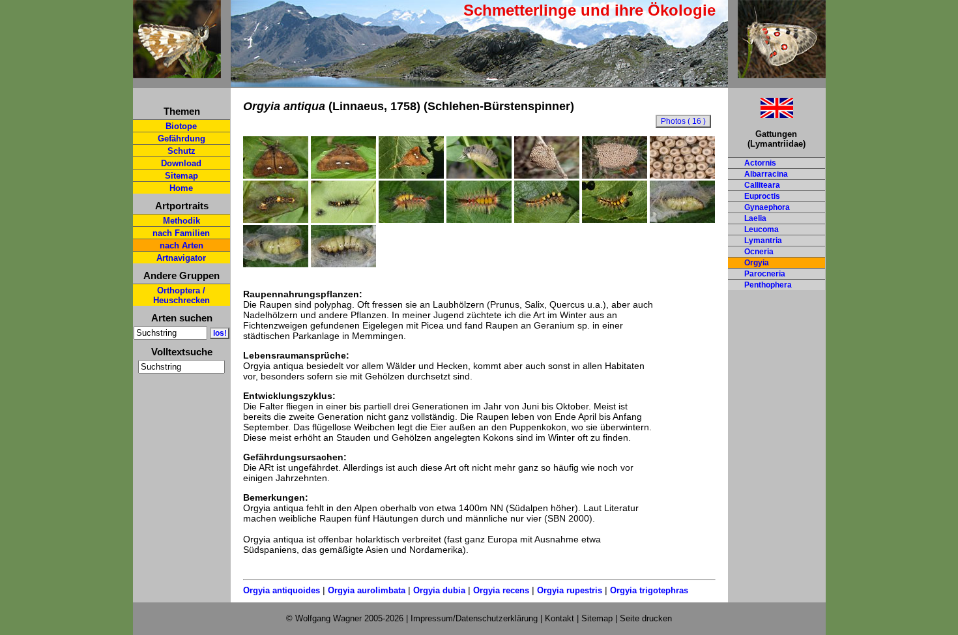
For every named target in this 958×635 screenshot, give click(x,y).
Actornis (760, 163)
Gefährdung (181, 138)
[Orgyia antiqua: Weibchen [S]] (479, 175)
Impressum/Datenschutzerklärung (474, 618)
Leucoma (761, 229)
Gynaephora (767, 207)
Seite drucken (646, 618)
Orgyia (756, 262)
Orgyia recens (501, 590)
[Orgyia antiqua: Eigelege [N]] (614, 175)
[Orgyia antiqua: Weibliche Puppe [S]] (682, 219)
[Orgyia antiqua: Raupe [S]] (411, 219)
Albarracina (766, 174)
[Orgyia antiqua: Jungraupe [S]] (343, 219)
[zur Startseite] (177, 72)
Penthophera (768, 284)
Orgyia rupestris (569, 590)
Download (181, 163)
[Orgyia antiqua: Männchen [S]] (275, 175)
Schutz (181, 151)
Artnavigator (181, 258)
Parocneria (764, 273)
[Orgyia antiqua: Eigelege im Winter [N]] (546, 175)
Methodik (181, 221)
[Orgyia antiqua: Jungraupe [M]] (275, 219)
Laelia (755, 218)
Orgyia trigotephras (649, 590)
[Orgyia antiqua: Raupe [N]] (614, 219)
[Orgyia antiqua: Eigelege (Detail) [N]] (682, 175)
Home (181, 188)
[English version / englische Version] (760, 114)
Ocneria (759, 251)
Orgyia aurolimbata (366, 590)
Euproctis (762, 196)
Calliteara (762, 185)
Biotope (181, 126)
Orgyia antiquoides (281, 590)
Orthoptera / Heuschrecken (181, 295)
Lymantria (763, 240)
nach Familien (181, 233)
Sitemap (181, 176)
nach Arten (181, 245)
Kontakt (559, 618)
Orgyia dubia (439, 590)
